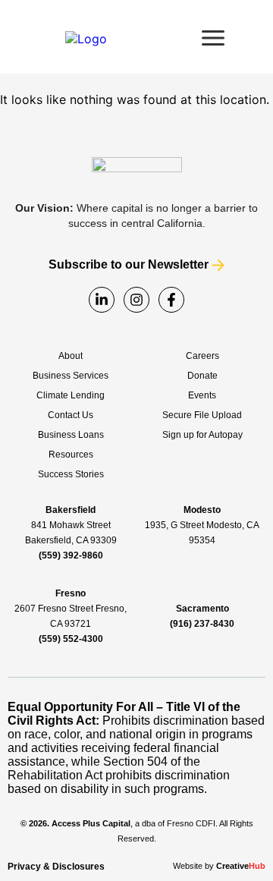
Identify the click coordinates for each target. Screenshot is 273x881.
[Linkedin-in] (102, 300)
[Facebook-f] (171, 300)
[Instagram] (136, 300)
